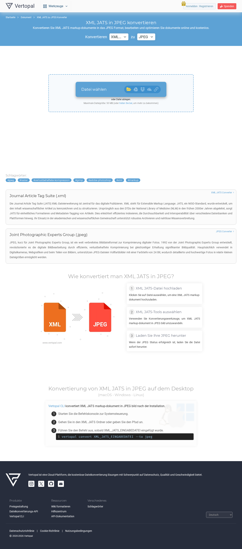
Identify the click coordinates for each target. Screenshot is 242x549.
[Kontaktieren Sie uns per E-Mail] (61, 484)
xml (120, 180)
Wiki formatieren (60, 506)
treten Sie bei (125, 103)
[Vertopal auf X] (41, 484)
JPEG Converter (224, 231)
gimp (80, 180)
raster (24, 180)
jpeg (11, 180)
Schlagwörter (95, 506)
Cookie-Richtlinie (49, 530)
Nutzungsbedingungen (78, 530)
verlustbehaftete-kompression (52, 180)
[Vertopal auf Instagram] (31, 484)
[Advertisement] (121, 60)
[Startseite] (13, 480)
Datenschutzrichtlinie (21, 530)
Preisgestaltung (18, 506)
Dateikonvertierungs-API (23, 511)
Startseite (10, 17)
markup (133, 180)
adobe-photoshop (100, 180)
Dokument (26, 17)
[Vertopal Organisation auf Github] (51, 484)
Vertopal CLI (16, 516)
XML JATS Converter (221, 192)
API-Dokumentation (62, 516)
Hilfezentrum (58, 511)
